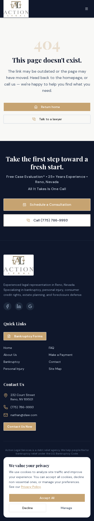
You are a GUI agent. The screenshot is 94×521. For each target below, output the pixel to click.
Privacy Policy (31, 487)
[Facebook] (7, 306)
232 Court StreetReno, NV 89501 (22, 397)
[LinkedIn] (19, 306)
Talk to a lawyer (50, 119)
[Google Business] (30, 306)
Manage (66, 508)
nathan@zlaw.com (23, 415)
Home (7, 348)
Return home (50, 107)
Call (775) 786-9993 (50, 220)
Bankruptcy (11, 362)
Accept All (47, 498)
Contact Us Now (19, 426)
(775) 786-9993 (22, 407)
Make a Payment (61, 355)
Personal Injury (13, 369)
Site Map (55, 369)
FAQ (51, 348)
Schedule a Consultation (50, 204)
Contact (55, 362)
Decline (27, 508)
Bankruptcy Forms (28, 336)
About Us (10, 355)
